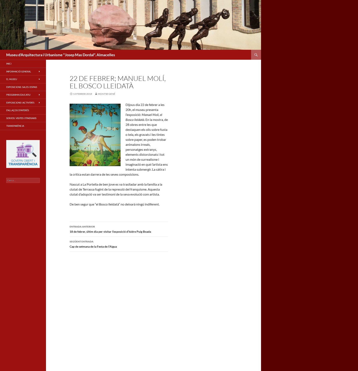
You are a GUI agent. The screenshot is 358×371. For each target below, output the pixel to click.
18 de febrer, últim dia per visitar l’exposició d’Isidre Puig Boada (110, 229)
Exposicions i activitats (20, 102)
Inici (8, 63)
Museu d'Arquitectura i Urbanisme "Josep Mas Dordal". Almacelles (60, 54)
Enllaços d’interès (17, 110)
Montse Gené (106, 93)
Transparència (15, 125)
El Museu (11, 79)
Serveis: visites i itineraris (21, 118)
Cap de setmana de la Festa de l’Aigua (93, 244)
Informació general (18, 71)
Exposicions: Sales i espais (21, 87)
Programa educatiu (18, 94)
